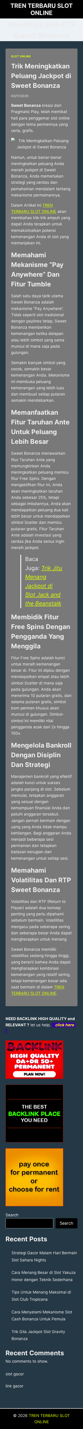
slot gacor (15, 1374)
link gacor (14, 1386)
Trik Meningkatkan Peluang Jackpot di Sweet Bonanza (41, 75)
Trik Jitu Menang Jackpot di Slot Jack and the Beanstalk (43, 586)
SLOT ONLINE (21, 56)
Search (12, 1215)
